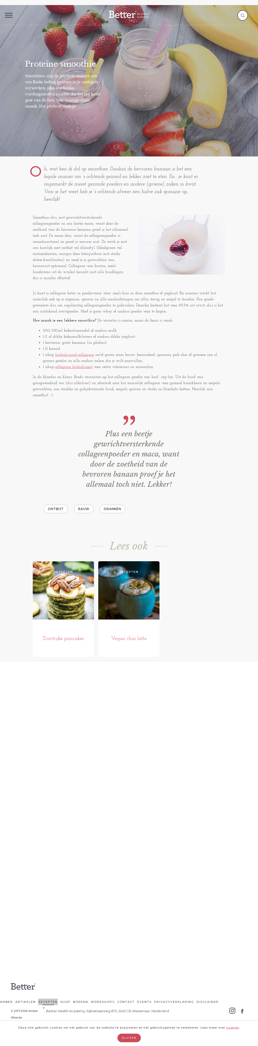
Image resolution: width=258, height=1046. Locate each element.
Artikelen (25, 1002)
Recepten (48, 1002)
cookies (232, 1027)
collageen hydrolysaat (73, 367)
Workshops (103, 1002)
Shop (65, 1002)
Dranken (112, 509)
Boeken (80, 1002)
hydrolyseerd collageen (74, 355)
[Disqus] (129, 745)
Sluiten (129, 1037)
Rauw (83, 509)
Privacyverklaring (174, 1002)
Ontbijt (56, 509)
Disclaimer (208, 1002)
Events (144, 1002)
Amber (6, 1002)
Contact (126, 1002)
